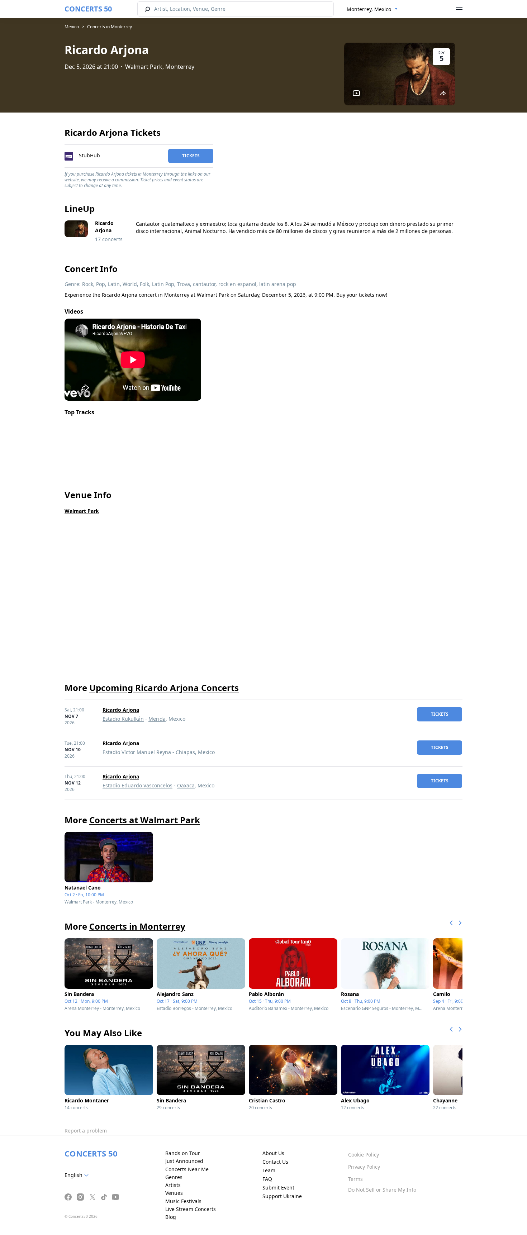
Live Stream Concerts (190, 1209)
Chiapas (185, 752)
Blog (170, 1216)
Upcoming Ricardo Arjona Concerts (164, 687)
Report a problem (86, 1130)
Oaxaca (186, 785)
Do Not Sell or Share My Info (382, 1189)
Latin (114, 284)
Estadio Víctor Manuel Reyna (137, 752)
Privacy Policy (364, 1166)
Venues (174, 1192)
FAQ (267, 1179)
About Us (273, 1153)
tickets (191, 156)
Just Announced (184, 1161)
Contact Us (275, 1161)
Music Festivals (183, 1201)
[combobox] (372, 9)
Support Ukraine (282, 1196)
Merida (157, 718)
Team (268, 1170)
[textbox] (78, 1175)
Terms (355, 1179)
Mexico (72, 27)
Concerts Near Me (187, 1169)
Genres (173, 1177)
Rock (87, 284)
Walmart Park (82, 510)
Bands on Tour (182, 1153)
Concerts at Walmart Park (144, 820)
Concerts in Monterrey (109, 27)
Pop (100, 284)
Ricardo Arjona (121, 709)
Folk (144, 284)
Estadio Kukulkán (123, 718)
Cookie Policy (363, 1154)
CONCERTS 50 (88, 9)
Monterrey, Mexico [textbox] (369, 9)
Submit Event (278, 1187)
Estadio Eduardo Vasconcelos (137, 785)
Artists (173, 1185)
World (130, 284)
